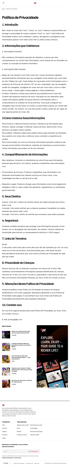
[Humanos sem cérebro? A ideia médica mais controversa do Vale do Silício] (6, 371)
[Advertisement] (52, 356)
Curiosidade (33, 428)
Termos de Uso (17, 457)
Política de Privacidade (7, 457)
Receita (19, 431)
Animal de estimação (36, 431)
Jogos (4, 438)
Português (6, 463)
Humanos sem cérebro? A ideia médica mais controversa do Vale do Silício (22, 369)
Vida (13, 361)
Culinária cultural (22, 435)
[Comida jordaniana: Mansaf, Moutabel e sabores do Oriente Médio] (6, 347)
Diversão (14, 335)
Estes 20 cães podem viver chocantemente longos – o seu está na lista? (21, 357)
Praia (18, 428)
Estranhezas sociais (36, 425)
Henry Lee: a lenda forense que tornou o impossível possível (21, 332)
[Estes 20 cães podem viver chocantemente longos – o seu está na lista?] (6, 359)
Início (3, 8)
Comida (14, 349)
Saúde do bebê (34, 435)
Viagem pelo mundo (23, 425)
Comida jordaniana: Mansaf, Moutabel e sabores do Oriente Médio (21, 345)
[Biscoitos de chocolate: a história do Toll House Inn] (6, 384)
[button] (4, 3)
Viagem (4, 431)
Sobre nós (36, 463)
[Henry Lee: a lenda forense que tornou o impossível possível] (6, 335)
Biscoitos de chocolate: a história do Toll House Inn (22, 381)
